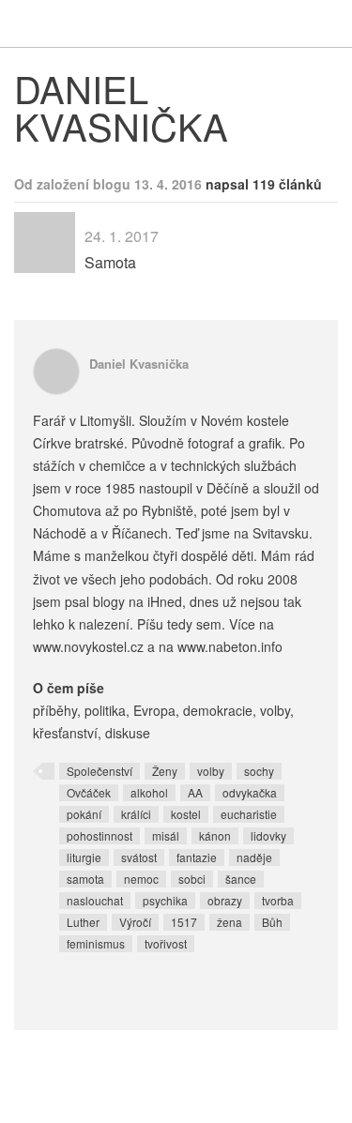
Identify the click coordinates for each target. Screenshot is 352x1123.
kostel (186, 814)
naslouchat (95, 900)
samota (85, 879)
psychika (165, 900)
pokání (84, 814)
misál (165, 835)
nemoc (141, 879)
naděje (254, 857)
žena (229, 922)
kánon (215, 835)
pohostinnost (99, 835)
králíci (136, 814)
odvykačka (249, 792)
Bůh (272, 922)
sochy (259, 771)
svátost (139, 857)
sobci (192, 879)
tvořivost (166, 943)
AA (195, 792)
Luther (83, 922)
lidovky (268, 835)
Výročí (135, 922)
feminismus (96, 943)
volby (210, 771)
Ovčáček (89, 792)
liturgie (84, 857)
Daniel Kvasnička (139, 363)
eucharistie (249, 814)
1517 (184, 922)
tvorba (278, 900)
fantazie (196, 857)
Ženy (164, 771)
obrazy (224, 900)
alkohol (149, 792)
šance (240, 879)
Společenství (99, 771)
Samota (110, 262)
